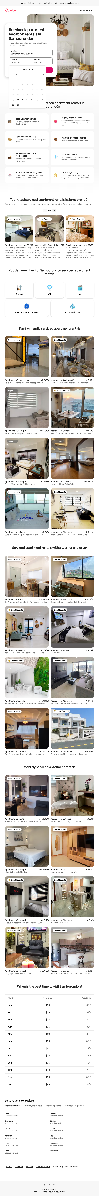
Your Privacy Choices (57, 1192)
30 (13, 105)
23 (13, 100)
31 (18, 105)
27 (32, 100)
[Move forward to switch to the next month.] (41, 69)
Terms (44, 1192)
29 (42, 100)
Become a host (86, 10)
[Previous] (45, 210)
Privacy (36, 1192)
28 (37, 100)
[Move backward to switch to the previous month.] (13, 69)
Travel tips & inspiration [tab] (74, 1106)
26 (27, 100)
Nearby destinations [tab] (13, 1106)
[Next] (54, 210)
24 (18, 100)
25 (23, 100)
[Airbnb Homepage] (11, 10)
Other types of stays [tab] (33, 1106)
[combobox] (31, 53)
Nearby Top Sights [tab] (53, 1106)
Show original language (69, 3)
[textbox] (20, 62)
